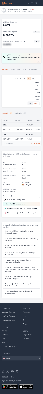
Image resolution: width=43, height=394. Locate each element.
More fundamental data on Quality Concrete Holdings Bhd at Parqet (22, 208)
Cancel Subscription (9, 347)
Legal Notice (27, 335)
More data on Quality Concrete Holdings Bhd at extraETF (22, 213)
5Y (28, 78)
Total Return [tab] (33, 69)
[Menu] (40, 3)
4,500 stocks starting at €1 (16, 199)
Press (25, 324)
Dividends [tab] (6, 113)
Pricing (4, 331)
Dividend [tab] (5, 69)
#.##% (7, 44)
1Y (21, 78)
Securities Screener (9, 320)
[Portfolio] (36, 3)
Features (5, 335)
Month (36, 103)
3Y (24, 78)
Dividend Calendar (9, 312)
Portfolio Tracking (8, 316)
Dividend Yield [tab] (15, 69)
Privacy (25, 339)
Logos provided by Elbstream (11, 381)
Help (3, 343)
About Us (26, 312)
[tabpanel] (21, 91)
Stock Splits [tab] (20, 113)
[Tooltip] (29, 182)
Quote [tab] (24, 69)
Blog (24, 320)
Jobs (24, 316)
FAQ (3, 339)
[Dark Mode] (32, 3)
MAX (33, 78)
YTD (16, 78)
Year (30, 103)
